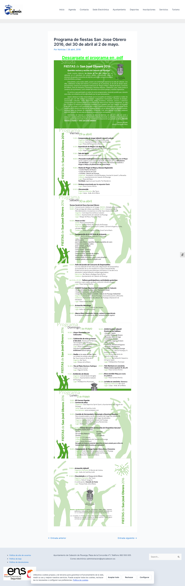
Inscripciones (149, 9)
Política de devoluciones (19, 562)
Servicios (163, 9)
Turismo (176, 9)
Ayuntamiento (119, 9)
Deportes (134, 9)
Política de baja (15, 559)
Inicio (61, 9)
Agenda (72, 9)
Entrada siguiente (127, 538)
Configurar (144, 577)
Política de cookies (80, 580)
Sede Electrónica (101, 9)
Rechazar (129, 577)
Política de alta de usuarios (20, 555)
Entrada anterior (57, 538)
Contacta (84, 9)
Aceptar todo (113, 577)
